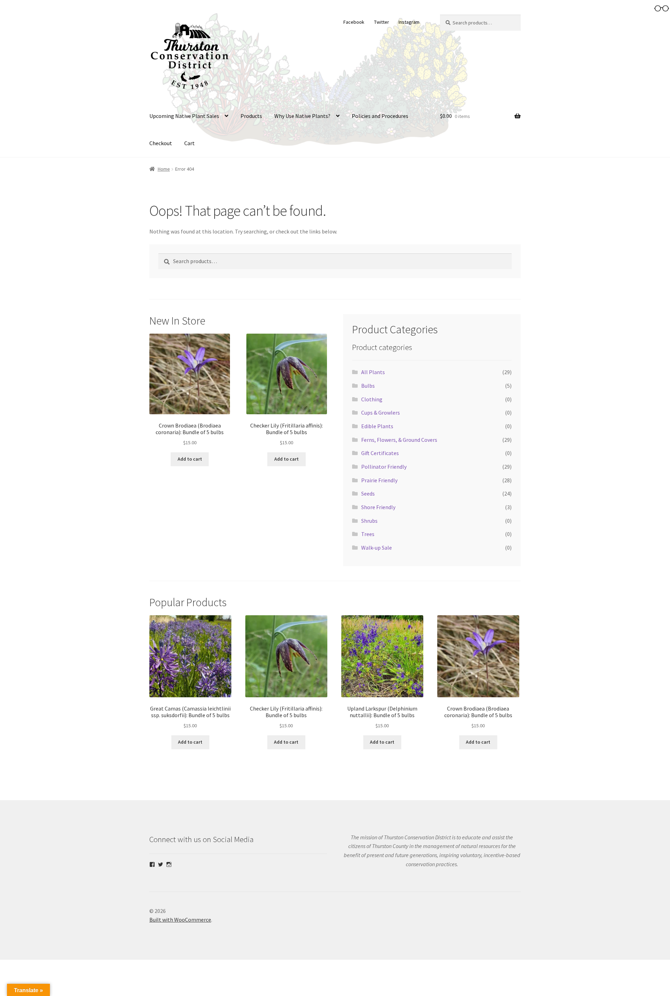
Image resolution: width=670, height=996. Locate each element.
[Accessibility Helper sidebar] (661, 8)
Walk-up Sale (376, 547)
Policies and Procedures (380, 115)
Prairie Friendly (379, 480)
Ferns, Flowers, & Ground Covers (399, 439)
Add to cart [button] (190, 459)
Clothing (371, 399)
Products (251, 115)
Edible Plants (377, 426)
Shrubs (369, 520)
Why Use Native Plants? (302, 115)
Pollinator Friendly (384, 466)
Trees (367, 533)
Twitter (381, 22)
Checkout (160, 143)
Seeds (368, 493)
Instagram (409, 22)
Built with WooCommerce (180, 919)
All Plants (373, 372)
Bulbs (368, 385)
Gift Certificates (380, 452)
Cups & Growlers (380, 412)
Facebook (353, 22)
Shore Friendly (378, 507)
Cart (189, 143)
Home (164, 169)
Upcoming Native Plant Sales (184, 115)
